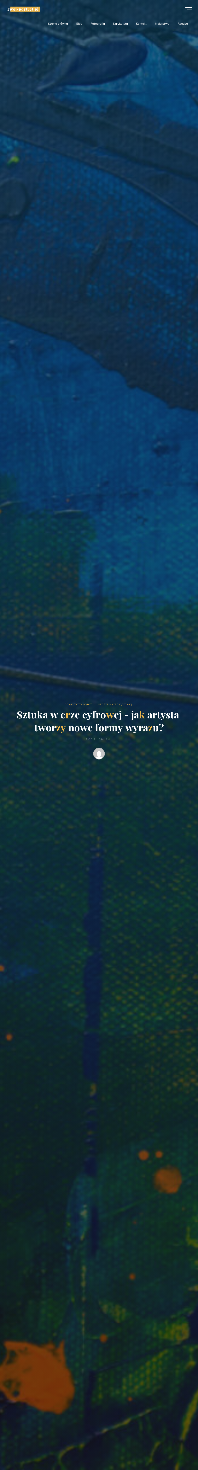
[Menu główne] (188, 9)
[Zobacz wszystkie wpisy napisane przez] (99, 754)
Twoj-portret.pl (23, 9)
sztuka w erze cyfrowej (115, 704)
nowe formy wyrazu (79, 704)
